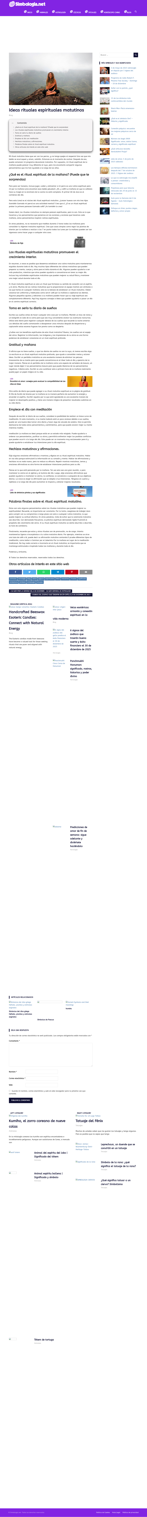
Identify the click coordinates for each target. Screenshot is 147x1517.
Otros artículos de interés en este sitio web (31, 147)
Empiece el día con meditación (26, 139)
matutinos (65, 579)
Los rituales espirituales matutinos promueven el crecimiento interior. (42, 130)
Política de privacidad (131, 1512)
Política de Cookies (103, 1512)
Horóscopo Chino (111, 12)
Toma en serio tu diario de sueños (28, 133)
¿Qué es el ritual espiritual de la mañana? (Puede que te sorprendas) (41, 127)
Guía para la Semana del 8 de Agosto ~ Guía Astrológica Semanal (123, 201)
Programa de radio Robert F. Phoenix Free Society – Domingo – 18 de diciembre (124, 80)
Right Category (84, 1113)
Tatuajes (92, 12)
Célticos (77, 12)
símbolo (22, 582)
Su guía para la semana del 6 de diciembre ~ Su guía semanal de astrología (41, 591)
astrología (22, 579)
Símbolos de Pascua (45, 1020)
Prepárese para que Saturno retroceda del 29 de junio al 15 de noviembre (124, 191)
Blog (129, 12)
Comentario (14, 1041)
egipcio (41, 579)
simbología (31, 582)
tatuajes (40, 582)
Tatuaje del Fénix (89, 1121)
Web (11, 1085)
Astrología (60, 12)
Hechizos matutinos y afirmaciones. (28, 141)
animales (13, 579)
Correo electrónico (17, 1078)
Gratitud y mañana (22, 136)
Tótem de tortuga (44, 1339)
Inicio (29, 12)
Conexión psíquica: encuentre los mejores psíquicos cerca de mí (123, 131)
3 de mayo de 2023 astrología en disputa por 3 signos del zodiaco (123, 70)
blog (29, 579)
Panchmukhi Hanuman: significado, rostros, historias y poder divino (81, 669)
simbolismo (14, 582)
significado (82, 579)
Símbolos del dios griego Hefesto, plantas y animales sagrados (20, 1014)
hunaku (69, 1009)
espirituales (49, 579)
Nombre (13, 1072)
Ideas (58, 579)
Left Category (16, 1113)
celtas (34, 579)
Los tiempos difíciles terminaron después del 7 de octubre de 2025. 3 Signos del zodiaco (124, 170)
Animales (43, 12)
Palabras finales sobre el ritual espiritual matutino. (35, 144)
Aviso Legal (116, 1512)
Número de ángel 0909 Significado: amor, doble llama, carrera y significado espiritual (124, 141)
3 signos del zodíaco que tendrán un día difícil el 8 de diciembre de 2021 (61, 595)
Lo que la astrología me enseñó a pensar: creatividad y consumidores (124, 180)
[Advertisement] (73, 32)
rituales (73, 579)
